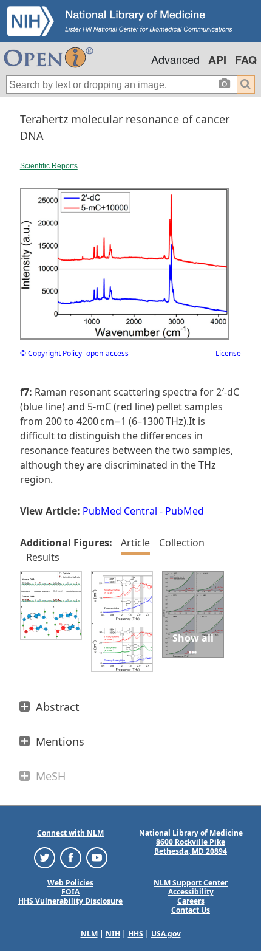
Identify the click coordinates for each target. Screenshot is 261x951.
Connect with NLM (70, 833)
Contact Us (190, 910)
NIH (113, 934)
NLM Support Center (191, 882)
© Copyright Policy (51, 353)
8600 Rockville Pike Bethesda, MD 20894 (190, 846)
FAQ (246, 59)
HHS (135, 934)
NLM (89, 934)
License (228, 353)
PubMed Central (120, 511)
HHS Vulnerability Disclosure (70, 901)
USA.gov (166, 934)
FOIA (70, 892)
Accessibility (191, 892)
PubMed (184, 511)
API (217, 59)
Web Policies (70, 882)
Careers (191, 901)
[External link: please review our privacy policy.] (44, 857)
